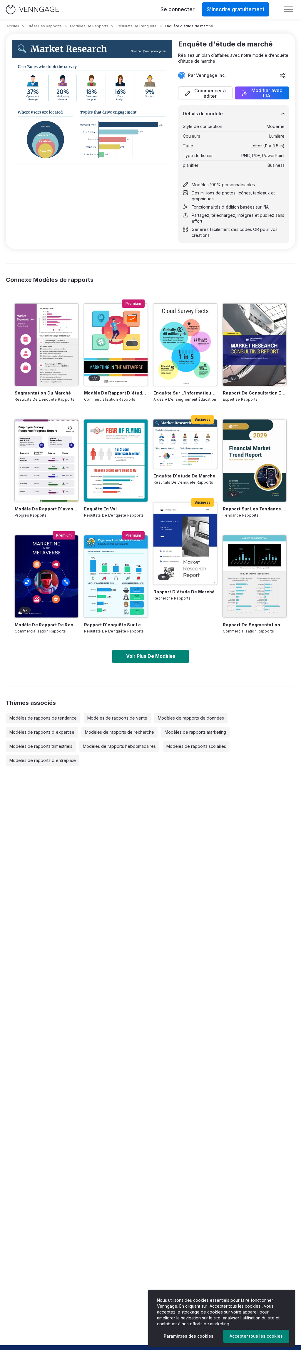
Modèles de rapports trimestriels (40, 746)
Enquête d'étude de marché (184, 475)
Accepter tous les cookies (256, 1336)
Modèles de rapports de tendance (43, 717)
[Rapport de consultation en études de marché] (254, 345)
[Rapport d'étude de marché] (185, 543)
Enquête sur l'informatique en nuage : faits (185, 392)
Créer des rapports (44, 26)
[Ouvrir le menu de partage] (282, 75)
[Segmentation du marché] (46, 345)
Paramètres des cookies (188, 1336)
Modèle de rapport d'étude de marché (116, 392)
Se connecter (177, 9)
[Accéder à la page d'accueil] (32, 9)
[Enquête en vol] (116, 461)
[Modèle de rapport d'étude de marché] (116, 345)
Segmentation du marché (43, 392)
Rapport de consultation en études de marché (254, 392)
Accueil (12, 26)
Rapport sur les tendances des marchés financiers (254, 508)
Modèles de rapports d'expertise (41, 732)
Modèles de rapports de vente (117, 717)
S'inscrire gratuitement (236, 9)
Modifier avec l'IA (266, 93)
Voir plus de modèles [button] (150, 656)
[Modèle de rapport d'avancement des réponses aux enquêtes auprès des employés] (46, 461)
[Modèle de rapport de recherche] (46, 576)
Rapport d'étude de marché (184, 591)
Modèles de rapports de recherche (119, 732)
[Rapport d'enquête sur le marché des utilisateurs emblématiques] (116, 576)
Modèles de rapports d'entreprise (42, 760)
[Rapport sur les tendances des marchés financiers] (254, 461)
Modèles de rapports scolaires (196, 746)
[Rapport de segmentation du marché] (254, 576)
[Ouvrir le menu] (288, 9)
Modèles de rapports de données (191, 717)
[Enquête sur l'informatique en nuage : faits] (185, 345)
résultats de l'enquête (136, 26)
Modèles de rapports (89, 26)
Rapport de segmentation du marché (254, 624)
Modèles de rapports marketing (195, 732)
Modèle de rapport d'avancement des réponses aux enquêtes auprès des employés (46, 508)
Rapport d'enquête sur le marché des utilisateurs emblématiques (116, 624)
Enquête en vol (100, 508)
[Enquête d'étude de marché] (185, 444)
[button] (205, 92)
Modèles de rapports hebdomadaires (119, 746)
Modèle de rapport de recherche (46, 624)
